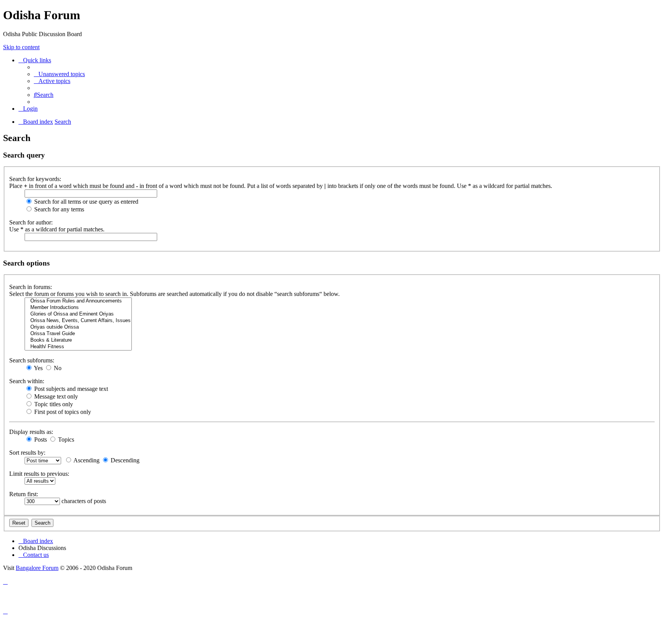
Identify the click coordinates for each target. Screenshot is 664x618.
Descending (124, 460)
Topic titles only (53, 404)
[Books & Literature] (78, 340)
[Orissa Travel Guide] (78, 334)
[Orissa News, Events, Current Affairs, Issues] (78, 320)
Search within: (26, 381)
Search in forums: (30, 287)
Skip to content (21, 47)
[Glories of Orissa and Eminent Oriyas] (78, 314)
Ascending (86, 460)
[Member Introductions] (78, 307)
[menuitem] (59, 74)
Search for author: (31, 222)
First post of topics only (62, 412)
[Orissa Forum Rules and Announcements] (78, 301)
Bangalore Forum (37, 568)
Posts (40, 439)
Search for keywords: (35, 179)
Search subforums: (31, 360)
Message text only (55, 396)
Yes (38, 368)
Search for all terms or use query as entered (85, 201)
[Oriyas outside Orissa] (78, 327)
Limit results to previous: (39, 473)
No (56, 368)
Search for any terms (58, 209)
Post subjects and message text (70, 388)
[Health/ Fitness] (78, 347)
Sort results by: (27, 452)
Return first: (23, 494)
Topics (65, 439)
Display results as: (31, 432)
